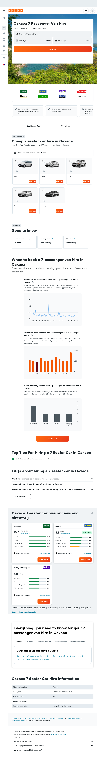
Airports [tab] (18, 641)
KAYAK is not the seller (23, 741)
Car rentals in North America (38, 718)
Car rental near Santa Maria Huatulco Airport (33, 659)
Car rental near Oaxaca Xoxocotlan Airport (32, 656)
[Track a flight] (4, 51)
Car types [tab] (29, 641)
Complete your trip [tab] (44, 641)
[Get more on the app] (4, 39)
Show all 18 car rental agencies (24, 612)
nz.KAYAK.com (16, 718)
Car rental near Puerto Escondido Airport (68, 656)
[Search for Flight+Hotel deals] (4, 32)
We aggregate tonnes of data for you (29, 745)
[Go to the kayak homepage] (16, 10)
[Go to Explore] (4, 46)
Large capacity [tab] (61, 641)
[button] (4, 10)
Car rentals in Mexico (57, 718)
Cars (25, 718)
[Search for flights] (4, 17)
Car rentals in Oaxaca (73, 718)
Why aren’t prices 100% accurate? (28, 750)
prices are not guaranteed (59, 734)
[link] (52, 439)
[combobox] (21, 28)
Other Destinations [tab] (78, 641)
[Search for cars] (4, 27)
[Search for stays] (4, 22)
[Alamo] (88, 526)
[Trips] (4, 58)
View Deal (32, 181)
